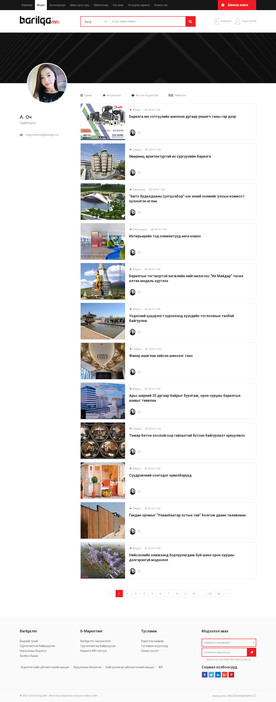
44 (218, 593)
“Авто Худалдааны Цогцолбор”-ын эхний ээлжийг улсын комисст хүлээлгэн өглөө (186, 198)
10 (193, 593)
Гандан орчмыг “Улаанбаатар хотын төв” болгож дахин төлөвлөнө (187, 515)
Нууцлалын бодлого (33, 650)
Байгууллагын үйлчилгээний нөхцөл (130, 667)
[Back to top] (265, 678)
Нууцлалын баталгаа (87, 667)
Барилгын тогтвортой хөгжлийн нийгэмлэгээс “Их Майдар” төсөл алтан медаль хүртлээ (186, 278)
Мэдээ (41, 5)
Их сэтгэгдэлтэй (147, 95)
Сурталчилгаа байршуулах (37, 646)
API (160, 667)
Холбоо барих (29, 655)
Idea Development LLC (242, 695)
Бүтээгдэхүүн (57, 5)
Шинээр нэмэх (238, 5)
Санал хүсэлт (150, 650)
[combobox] (229, 642)
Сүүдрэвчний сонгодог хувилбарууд (160, 475)
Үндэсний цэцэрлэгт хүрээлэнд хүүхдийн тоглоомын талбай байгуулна (181, 318)
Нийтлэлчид (101, 5)
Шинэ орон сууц (79, 5)
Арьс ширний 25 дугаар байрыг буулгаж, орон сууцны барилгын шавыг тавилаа (184, 398)
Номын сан (160, 5)
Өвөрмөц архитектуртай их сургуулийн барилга (170, 156)
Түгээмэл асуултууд (154, 646)
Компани (27, 5)
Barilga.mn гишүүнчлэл (95, 641)
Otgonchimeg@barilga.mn (42, 134)
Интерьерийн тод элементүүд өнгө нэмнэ (165, 236)
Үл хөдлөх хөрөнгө (139, 5)
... (202, 593)
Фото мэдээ (138, 229)
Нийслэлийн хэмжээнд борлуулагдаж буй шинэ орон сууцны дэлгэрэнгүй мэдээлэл (181, 557)
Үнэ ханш (118, 5)
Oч (139, 132)
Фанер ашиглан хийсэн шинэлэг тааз (161, 356)
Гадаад (135, 150)
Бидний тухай (29, 641)
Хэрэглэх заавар (152, 641)
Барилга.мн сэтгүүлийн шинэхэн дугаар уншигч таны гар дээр (182, 116)
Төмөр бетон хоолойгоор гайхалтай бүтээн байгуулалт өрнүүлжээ (187, 435)
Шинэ (88, 95)
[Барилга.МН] (39, 20)
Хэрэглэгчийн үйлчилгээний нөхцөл (45, 667)
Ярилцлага (137, 189)
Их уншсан (114, 95)
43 (210, 593)
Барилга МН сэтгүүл (93, 650)
